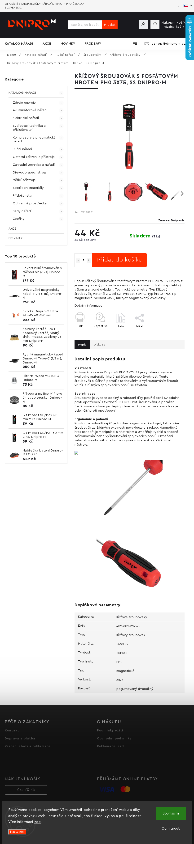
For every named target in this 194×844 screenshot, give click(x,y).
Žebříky (19, 218)
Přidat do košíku (119, 260)
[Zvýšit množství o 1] (89, 260)
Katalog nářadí (22, 92)
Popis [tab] (82, 344)
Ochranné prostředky (30, 203)
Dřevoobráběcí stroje (30, 172)
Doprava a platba (20, 738)
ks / (26, 790)
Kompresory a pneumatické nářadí (34, 139)
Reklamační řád (110, 746)
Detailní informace (88, 305)
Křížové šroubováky (131, 617)
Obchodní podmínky (114, 738)
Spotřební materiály (28, 188)
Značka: (171, 220)
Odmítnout (171, 828)
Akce (13, 228)
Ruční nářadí (22, 149)
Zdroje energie (24, 102)
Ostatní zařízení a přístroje (34, 157)
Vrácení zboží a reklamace (27, 746)
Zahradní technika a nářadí (34, 164)
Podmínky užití (110, 730)
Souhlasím (171, 813)
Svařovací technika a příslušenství (29, 127)
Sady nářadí (22, 211)
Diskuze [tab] (100, 344)
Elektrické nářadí (26, 118)
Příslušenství (22, 195)
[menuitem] (21, 44)
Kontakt (12, 730)
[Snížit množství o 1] (78, 260)
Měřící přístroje (24, 180)
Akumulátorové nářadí (30, 110)
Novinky (15, 238)
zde (37, 822)
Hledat (110, 24)
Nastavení (17, 831)
